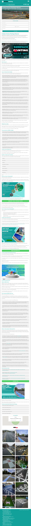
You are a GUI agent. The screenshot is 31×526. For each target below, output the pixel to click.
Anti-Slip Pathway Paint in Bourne (7, 521)
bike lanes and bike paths (22, 350)
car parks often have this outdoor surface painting (11, 243)
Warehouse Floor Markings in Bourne (7, 524)
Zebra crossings (8, 343)
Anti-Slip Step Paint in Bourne (6, 520)
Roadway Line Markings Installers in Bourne (8, 516)
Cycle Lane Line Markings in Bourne (7, 514)
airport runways (5, 357)
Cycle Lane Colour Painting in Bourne (7, 513)
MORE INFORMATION (15, 250)
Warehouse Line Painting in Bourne (7, 523)
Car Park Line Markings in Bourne (7, 512)
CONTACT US (15, 381)
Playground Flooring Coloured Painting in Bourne (9, 518)
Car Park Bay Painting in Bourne (7, 511)
